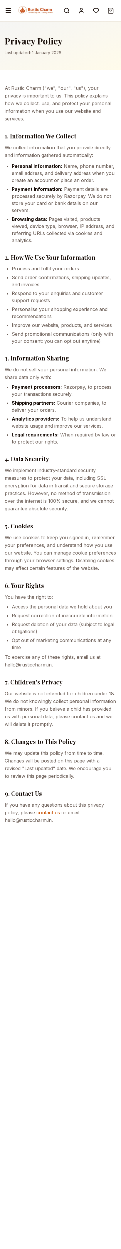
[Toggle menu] (8, 10)
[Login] (81, 10)
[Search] (66, 10)
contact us (48, 812)
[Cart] (110, 10)
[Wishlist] (96, 10)
